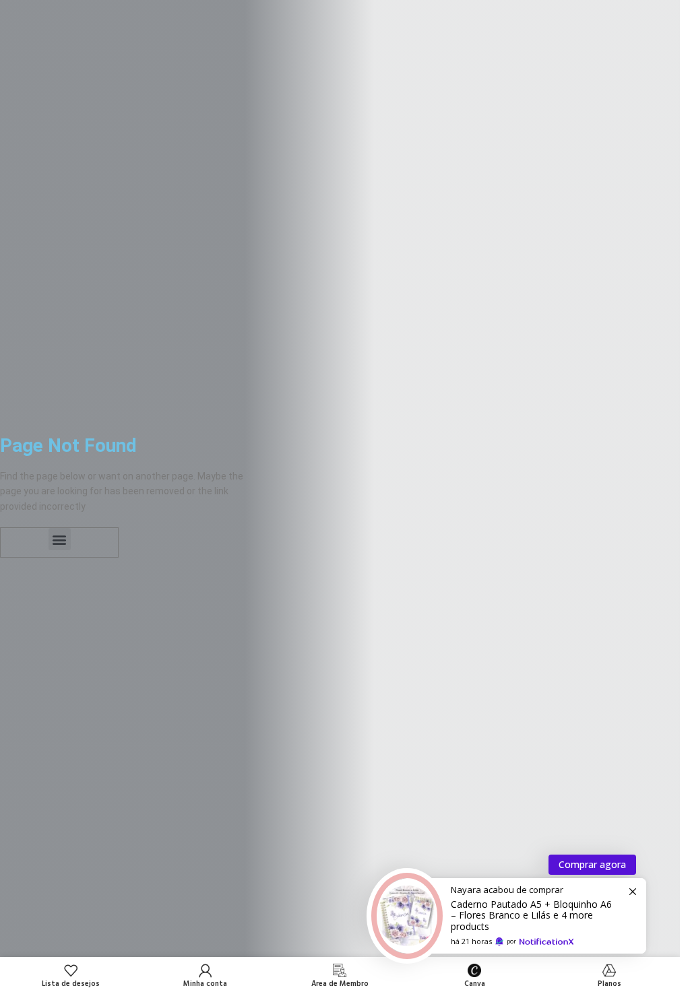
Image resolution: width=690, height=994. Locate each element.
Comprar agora (592, 864)
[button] (60, 539)
